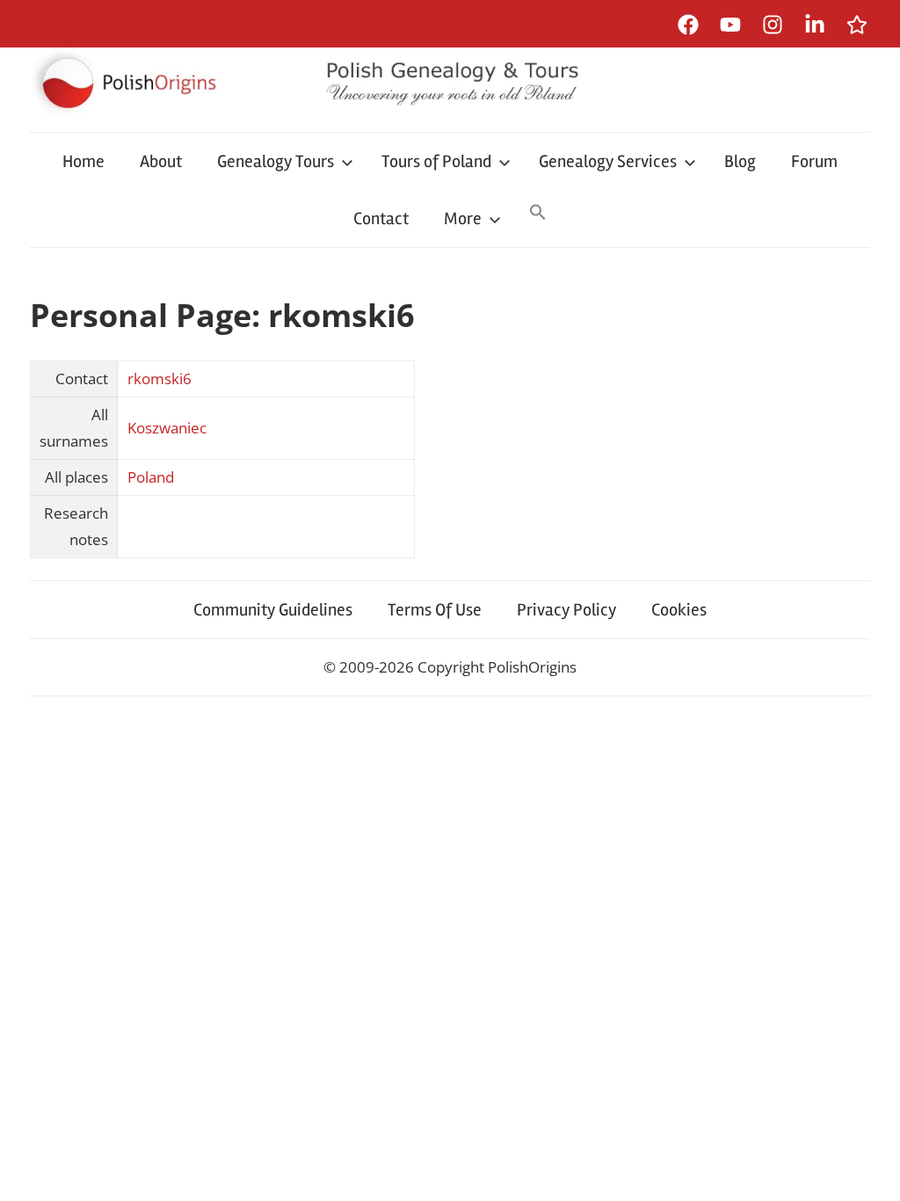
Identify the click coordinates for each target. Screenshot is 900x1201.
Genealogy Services (608, 161)
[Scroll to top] (869, 1170)
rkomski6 (159, 378)
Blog (740, 161)
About (161, 161)
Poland (150, 477)
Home (83, 161)
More (463, 218)
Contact (381, 218)
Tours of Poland (436, 161)
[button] (538, 213)
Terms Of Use (435, 610)
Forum (814, 161)
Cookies (679, 610)
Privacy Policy (566, 610)
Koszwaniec (167, 428)
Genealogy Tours (275, 161)
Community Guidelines (272, 610)
